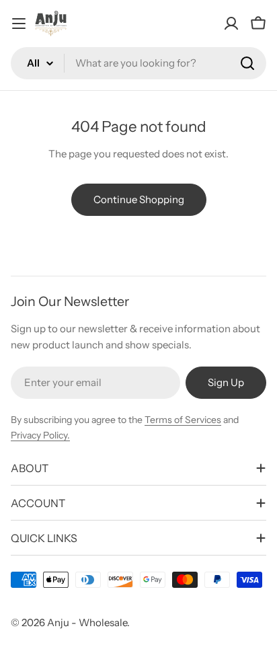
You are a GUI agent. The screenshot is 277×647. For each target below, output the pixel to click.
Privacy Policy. (40, 435)
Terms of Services (183, 420)
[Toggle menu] (19, 23)
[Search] (247, 63)
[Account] (231, 23)
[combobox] (138, 63)
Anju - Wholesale (87, 622)
